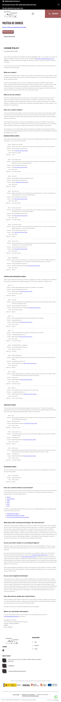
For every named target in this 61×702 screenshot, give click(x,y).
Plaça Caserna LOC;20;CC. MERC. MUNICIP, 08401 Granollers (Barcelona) (20, 5)
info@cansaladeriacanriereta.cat (12, 1)
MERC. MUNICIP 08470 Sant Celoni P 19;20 (13, 8)
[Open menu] (33, 14)
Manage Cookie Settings (9, 36)
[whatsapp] (56, 697)
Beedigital (56, 700)
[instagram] (59, 4)
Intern (36, 648)
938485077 (55, 14)
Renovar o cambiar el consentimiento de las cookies (14, 27)
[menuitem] (36, 642)
